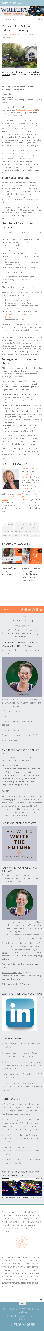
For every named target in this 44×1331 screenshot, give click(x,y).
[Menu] (41, 3)
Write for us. (7, 716)
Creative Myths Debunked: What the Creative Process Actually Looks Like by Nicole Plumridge (22, 1086)
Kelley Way (8, 1135)
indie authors (7, 528)
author (10, 524)
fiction (35, 524)
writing (26, 535)
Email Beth (27, 984)
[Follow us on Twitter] (29, 609)
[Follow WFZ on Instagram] (33, 609)
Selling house (29, 531)
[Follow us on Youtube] (40, 609)
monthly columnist (32, 528)
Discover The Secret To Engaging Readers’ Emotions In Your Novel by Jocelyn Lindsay (31, 573)
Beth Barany (10, 35)
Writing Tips (8, 19)
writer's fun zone (15, 535)
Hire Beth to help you (12, 972)
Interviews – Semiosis (13, 1159)
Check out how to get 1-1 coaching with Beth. (21, 735)
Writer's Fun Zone (12, 3)
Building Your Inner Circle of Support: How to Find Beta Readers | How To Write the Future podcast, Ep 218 (22, 1065)
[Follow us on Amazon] (22, 609)
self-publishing (16, 531)
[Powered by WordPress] (15, 1316)
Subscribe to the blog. (11, 740)
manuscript (19, 528)
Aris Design (23, 1312)
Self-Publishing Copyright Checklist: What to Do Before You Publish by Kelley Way (20, 1138)
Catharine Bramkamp (30, 468)
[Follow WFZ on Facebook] (25, 609)
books (19, 494)
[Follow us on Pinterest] (37, 609)
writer (5, 535)
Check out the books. (11, 730)
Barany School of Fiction (13, 975)
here (13, 650)
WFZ (37, 531)
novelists (6, 531)
